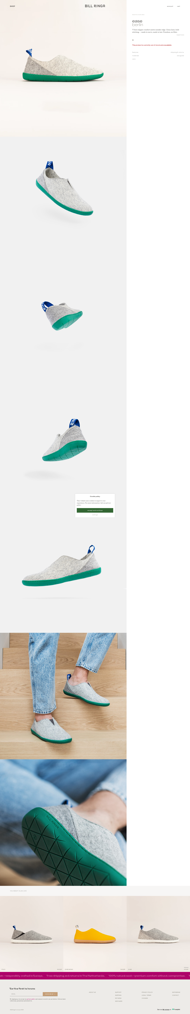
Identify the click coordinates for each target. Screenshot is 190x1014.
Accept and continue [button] (95, 510)
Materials (135, 56)
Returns (118, 998)
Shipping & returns (177, 52)
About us (92, 992)
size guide (180, 56)
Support (118, 992)
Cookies (145, 998)
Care (133, 59)
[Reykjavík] (133, 40)
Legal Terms (146, 995)
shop (12, 6)
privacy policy (31, 999)
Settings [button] (95, 515)
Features (135, 52)
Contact (175, 995)
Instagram (176, 992)
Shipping (118, 995)
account (170, 6)
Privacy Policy (147, 992)
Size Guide (118, 1001)
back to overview (138, 15)
